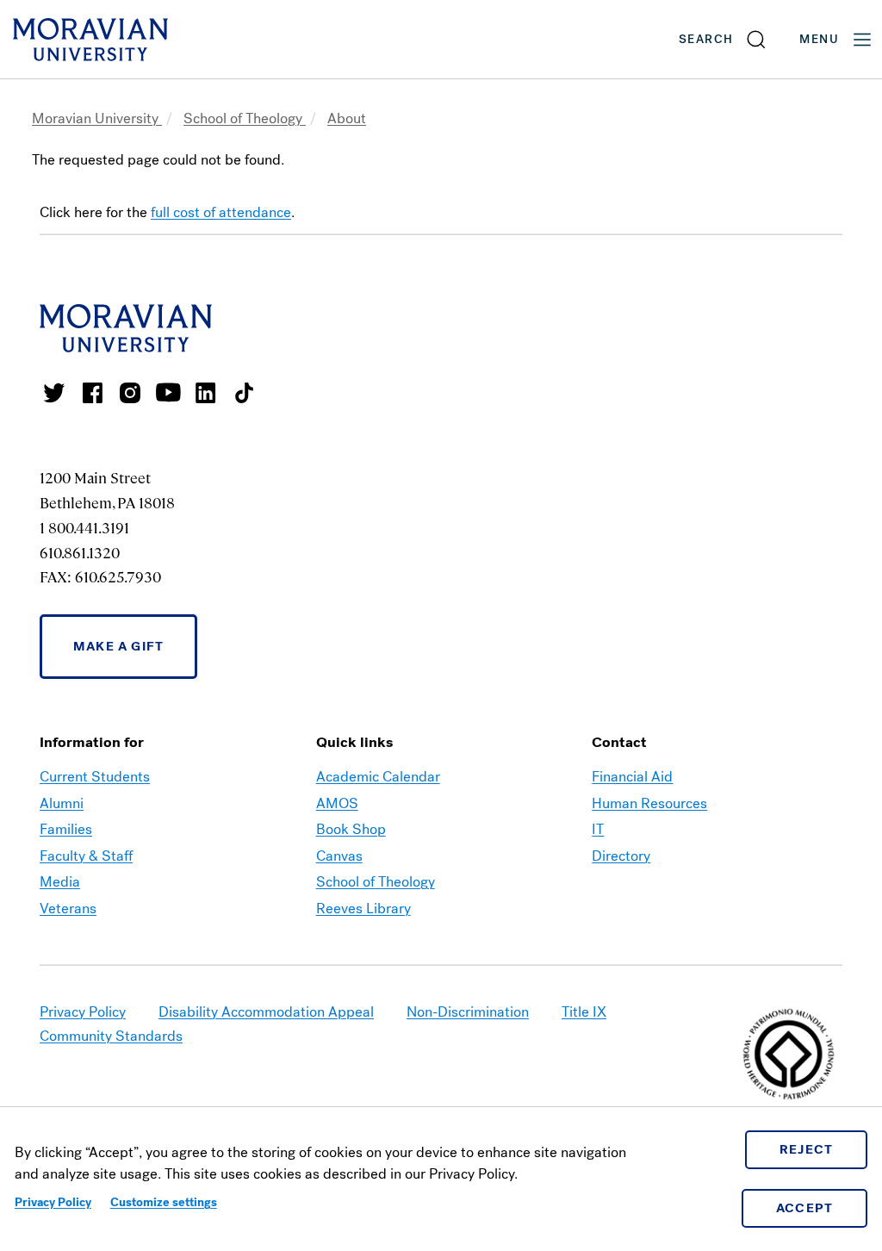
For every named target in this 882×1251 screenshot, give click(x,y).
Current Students (95, 777)
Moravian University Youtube (168, 393)
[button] (723, 39)
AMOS (337, 803)
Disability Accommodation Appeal (266, 1012)
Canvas (339, 856)
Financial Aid (632, 777)
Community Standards (111, 1036)
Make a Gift (118, 646)
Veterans (68, 908)
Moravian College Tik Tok (244, 393)
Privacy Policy (53, 1202)
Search (706, 39)
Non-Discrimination (468, 1012)
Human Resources (649, 803)
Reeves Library (363, 908)
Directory (621, 856)
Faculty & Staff (86, 856)
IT (598, 829)
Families (66, 829)
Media (60, 882)
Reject (807, 1149)
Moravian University (97, 118)
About (346, 118)
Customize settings (163, 1202)
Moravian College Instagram (130, 393)
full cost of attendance (221, 212)
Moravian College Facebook (92, 393)
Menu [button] (819, 39)
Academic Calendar (378, 777)
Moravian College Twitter (54, 393)
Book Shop (351, 829)
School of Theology (244, 118)
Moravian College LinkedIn (206, 393)
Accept (805, 1208)
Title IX (584, 1012)
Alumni (62, 803)
